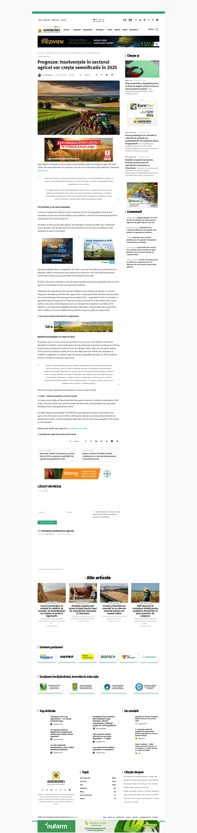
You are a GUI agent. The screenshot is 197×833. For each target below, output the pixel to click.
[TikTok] (149, 20)
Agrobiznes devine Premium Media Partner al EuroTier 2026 (146, 719)
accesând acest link (77, 428)
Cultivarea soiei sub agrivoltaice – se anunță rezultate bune (60, 719)
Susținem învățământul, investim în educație (69, 676)
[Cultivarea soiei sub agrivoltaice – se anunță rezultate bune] (43, 719)
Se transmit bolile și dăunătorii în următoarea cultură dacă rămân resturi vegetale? (61, 733)
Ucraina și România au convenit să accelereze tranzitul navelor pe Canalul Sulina (114, 610)
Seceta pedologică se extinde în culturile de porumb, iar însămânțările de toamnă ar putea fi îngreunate (51, 611)
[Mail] (144, 20)
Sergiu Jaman (142, 724)
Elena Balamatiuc (47, 75)
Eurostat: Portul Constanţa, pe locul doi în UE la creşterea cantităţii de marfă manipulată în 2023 (57, 456)
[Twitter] (60, 790)
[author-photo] (51, 724)
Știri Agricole (50, 53)
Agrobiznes (141, 738)
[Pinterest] (101, 75)
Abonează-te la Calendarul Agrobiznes (51, 569)
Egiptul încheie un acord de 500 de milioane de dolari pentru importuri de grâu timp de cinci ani (142, 220)
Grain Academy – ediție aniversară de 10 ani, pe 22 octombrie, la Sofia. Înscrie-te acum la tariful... (146, 747)
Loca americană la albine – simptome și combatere (104, 748)
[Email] (106, 441)
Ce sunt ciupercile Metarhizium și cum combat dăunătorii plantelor (62, 747)
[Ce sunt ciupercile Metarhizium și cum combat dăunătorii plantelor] (43, 748)
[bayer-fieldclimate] (98, 41)
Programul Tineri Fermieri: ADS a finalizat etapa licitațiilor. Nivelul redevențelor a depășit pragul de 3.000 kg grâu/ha (104, 721)
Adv (139, 753)
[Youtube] (157, 20)
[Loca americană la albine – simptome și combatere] (85, 750)
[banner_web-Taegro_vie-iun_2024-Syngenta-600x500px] (99, 251)
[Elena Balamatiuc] (40, 75)
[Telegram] (112, 441)
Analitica (128, 80)
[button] (153, 29)
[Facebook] (136, 20)
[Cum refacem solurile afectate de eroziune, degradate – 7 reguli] (85, 737)
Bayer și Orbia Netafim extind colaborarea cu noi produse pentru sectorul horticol (99, 456)
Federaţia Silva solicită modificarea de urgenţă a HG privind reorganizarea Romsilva (141, 230)
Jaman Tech (74, 817)
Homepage (41, 53)
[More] (112, 75)
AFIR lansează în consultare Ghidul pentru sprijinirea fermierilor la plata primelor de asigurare (145, 611)
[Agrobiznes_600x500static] (57, 251)
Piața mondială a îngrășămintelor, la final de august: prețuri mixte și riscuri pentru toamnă (142, 86)
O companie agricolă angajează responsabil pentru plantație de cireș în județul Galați (146, 732)
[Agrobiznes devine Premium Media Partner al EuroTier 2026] (127, 719)
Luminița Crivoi (58, 724)
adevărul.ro (43, 170)
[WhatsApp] (153, 20)
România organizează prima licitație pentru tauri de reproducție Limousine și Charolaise (83, 610)
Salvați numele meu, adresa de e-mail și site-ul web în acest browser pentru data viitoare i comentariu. (106, 514)
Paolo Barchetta (58, 739)
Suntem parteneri (51, 647)
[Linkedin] (140, 20)
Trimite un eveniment (64, 534)
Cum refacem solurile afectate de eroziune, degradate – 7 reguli (102, 736)
